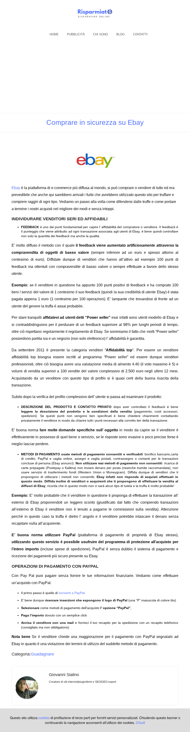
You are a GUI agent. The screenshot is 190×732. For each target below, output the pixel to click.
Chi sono (100, 34)
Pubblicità (76, 34)
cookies (44, 717)
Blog (120, 34)
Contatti (140, 34)
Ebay (16, 188)
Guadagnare (42, 654)
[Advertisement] (95, 78)
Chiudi (140, 722)
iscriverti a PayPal (72, 593)
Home (54, 34)
